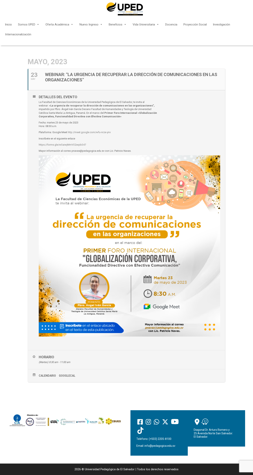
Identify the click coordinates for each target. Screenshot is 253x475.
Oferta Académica (57, 24)
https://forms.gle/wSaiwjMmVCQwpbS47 (62, 144)
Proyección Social (195, 24)
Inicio (8, 24)
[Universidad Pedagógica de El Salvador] (125, 8)
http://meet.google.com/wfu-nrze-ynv (89, 132)
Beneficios (115, 24)
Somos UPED (26, 24)
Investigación (221, 24)
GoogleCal (67, 375)
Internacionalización (18, 34)
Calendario (47, 375)
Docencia (171, 24)
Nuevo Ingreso (88, 24)
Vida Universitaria (144, 24)
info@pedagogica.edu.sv (159, 445)
